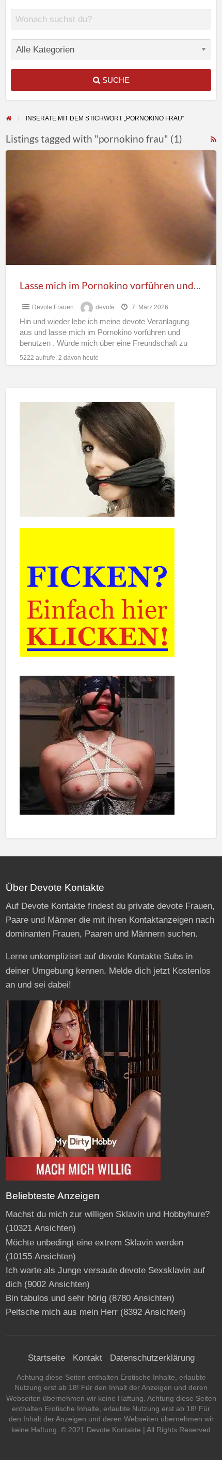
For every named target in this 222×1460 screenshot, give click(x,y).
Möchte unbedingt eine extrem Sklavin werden (94, 1242)
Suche (115, 80)
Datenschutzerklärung (152, 1358)
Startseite (46, 1358)
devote (105, 307)
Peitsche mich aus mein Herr (62, 1312)
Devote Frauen (53, 307)
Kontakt (87, 1358)
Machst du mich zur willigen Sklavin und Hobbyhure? (108, 1214)
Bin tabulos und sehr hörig (56, 1298)
